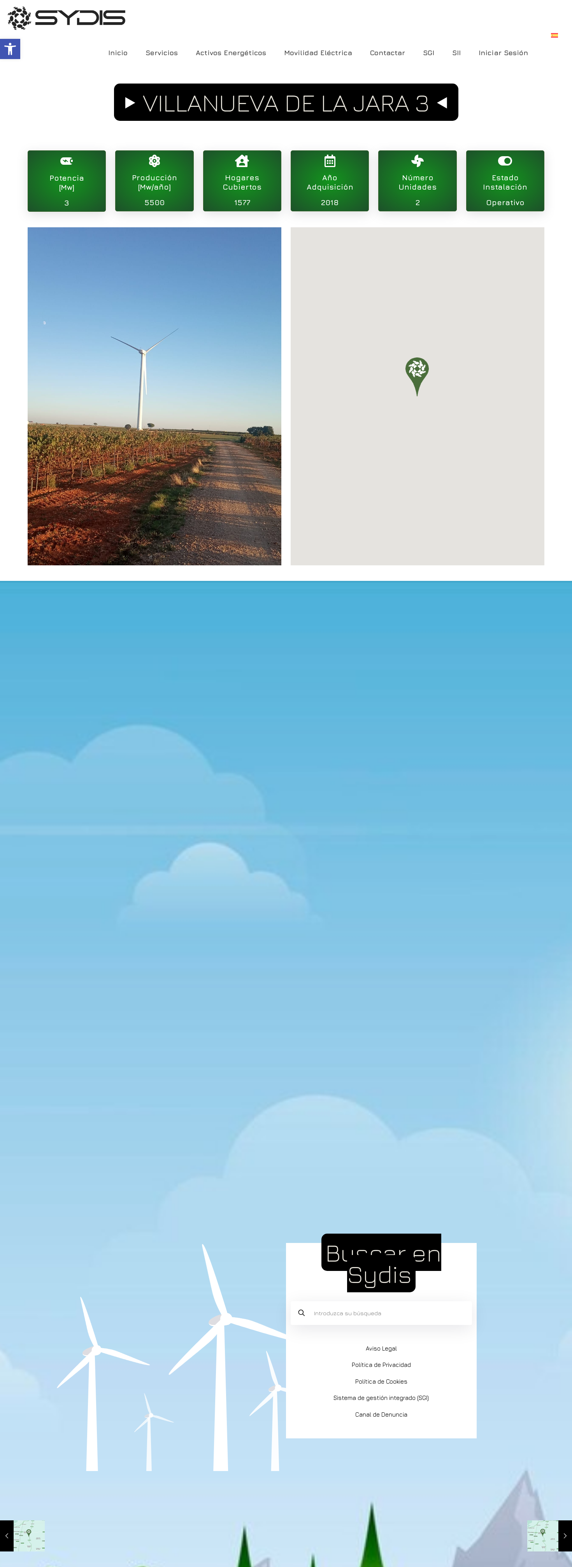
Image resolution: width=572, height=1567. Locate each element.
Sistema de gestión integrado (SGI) (381, 1397)
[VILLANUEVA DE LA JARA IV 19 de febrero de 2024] (22, 1535)
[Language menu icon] (554, 35)
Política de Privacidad (381, 1364)
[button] (10, 49)
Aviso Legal (381, 1348)
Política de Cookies (381, 1381)
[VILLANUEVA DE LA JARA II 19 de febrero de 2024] (549, 1535)
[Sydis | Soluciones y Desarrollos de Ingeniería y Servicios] (66, 17)
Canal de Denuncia (381, 1414)
